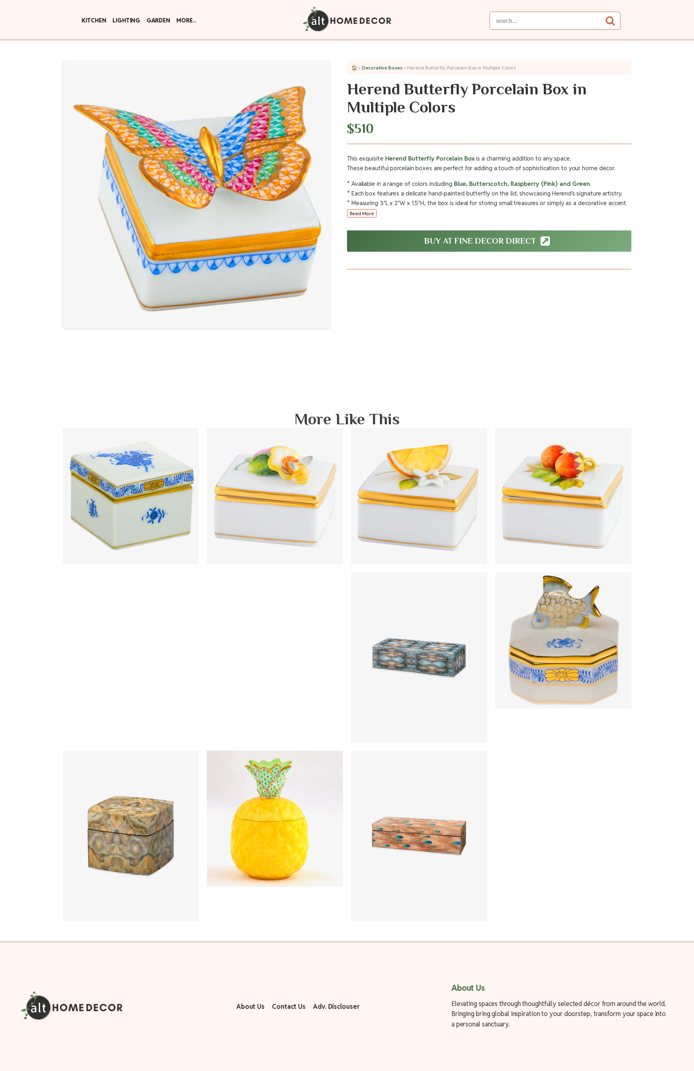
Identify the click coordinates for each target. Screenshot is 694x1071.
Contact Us (289, 1006)
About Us (250, 1006)
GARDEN (158, 20)
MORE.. (186, 20)
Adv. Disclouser (336, 1006)
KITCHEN (94, 20)
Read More (362, 213)
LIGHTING (126, 20)
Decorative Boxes (382, 68)
